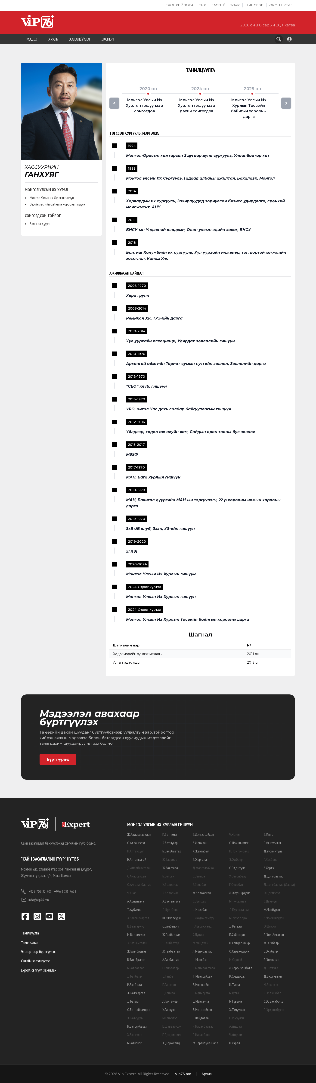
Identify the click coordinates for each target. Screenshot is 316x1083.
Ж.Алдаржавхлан (139, 834)
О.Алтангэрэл (136, 842)
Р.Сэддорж (237, 976)
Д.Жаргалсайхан (204, 867)
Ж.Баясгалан (171, 867)
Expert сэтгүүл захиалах (38, 970)
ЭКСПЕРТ (108, 39)
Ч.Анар (131, 892)
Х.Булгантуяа (171, 901)
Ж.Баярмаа (169, 859)
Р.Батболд (134, 984)
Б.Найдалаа (201, 1018)
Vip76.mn (183, 1073)
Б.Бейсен (168, 876)
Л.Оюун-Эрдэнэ (239, 892)
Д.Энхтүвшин (273, 976)
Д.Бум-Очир (170, 909)
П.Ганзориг (169, 984)
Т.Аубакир (134, 909)
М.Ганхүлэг (169, 1018)
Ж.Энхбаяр (271, 942)
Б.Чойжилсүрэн (274, 917)
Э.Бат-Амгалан (137, 942)
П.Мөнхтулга (201, 993)
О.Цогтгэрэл (272, 892)
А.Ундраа (235, 1026)
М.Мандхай (200, 942)
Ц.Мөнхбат (200, 959)
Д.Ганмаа (168, 993)
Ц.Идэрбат (200, 909)
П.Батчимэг (169, 834)
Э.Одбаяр (236, 859)
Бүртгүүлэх (58, 759)
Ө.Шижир (270, 926)
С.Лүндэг (198, 934)
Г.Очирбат (236, 884)
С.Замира (199, 876)
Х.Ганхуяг (168, 1009)
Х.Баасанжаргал (138, 917)
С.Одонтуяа (237, 867)
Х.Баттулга (134, 1034)
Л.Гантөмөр (170, 1001)
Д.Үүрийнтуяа (273, 851)
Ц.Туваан (235, 984)
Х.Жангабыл (201, 851)
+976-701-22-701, (40, 891)
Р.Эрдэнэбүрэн (274, 1009)
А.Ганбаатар (170, 959)
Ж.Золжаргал (202, 892)
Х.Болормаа (170, 884)
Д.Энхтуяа (271, 968)
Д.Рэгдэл (235, 926)
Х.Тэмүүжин (237, 1009)
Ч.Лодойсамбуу (203, 917)
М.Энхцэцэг (271, 984)
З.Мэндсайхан (202, 1009)
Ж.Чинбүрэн (272, 909)
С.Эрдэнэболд (273, 1001)
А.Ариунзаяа (135, 901)
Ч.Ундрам (235, 1034)
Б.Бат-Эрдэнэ (136, 959)
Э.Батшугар (170, 842)
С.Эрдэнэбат (272, 993)
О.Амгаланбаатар (139, 884)
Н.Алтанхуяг (135, 851)
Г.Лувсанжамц (202, 926)
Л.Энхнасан (271, 959)
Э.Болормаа (170, 892)
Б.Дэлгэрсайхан (203, 834)
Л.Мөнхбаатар (202, 951)
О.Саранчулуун (239, 951)
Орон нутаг (280, 5)
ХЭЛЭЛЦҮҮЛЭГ (79, 39)
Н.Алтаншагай (136, 859)
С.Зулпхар (199, 901)
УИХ (202, 5)
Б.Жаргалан (200, 859)
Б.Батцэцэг (134, 1043)
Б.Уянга (268, 834)
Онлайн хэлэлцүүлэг (35, 960)
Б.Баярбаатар (171, 851)
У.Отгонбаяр (238, 876)
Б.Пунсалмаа (237, 901)
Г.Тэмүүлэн (236, 1018)
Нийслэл (254, 5)
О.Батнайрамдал (138, 1009)
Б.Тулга (234, 993)
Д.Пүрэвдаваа (239, 909)
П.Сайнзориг (237, 934)
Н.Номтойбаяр (239, 851)
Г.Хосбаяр (270, 859)
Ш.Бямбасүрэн (172, 917)
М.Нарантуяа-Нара (205, 1043)
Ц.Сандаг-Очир (239, 942)
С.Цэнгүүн (270, 901)
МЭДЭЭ (32, 39)
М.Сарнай (235, 959)
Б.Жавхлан (200, 842)
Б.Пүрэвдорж (238, 917)
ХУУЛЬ (53, 39)
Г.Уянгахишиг (272, 842)
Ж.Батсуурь (135, 1018)
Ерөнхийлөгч (179, 5)
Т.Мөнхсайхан (202, 976)
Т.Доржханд (171, 1043)
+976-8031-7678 (65, 891)
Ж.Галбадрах (171, 934)
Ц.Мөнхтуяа (201, 1001)
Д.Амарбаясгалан (139, 867)
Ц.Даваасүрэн (171, 1026)
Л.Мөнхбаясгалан (205, 968)
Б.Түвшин (235, 1001)
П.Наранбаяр (201, 1034)
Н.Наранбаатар (203, 1026)
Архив (206, 1073)
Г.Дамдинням (171, 1034)
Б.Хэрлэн (270, 867)
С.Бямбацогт (171, 926)
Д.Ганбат (168, 976)
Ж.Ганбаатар (171, 951)
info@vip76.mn (38, 899)
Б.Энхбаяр (271, 951)
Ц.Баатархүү (135, 926)
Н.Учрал (234, 1043)
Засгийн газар (226, 5)
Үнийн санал (29, 942)
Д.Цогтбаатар (273, 876)
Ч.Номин (235, 834)
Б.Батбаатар (135, 968)
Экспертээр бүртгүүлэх (38, 951)
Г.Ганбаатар (170, 968)
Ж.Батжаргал (136, 993)
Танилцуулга (30, 933)
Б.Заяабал (200, 884)
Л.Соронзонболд (241, 968)
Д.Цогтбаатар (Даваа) (279, 884)
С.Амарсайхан (136, 876)
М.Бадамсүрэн (136, 934)
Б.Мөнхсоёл (201, 984)
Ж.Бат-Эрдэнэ (136, 951)
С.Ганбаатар (170, 942)
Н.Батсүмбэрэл (137, 1026)
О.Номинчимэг (238, 842)
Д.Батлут (133, 1001)
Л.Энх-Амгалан (274, 934)
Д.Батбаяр (134, 976)
